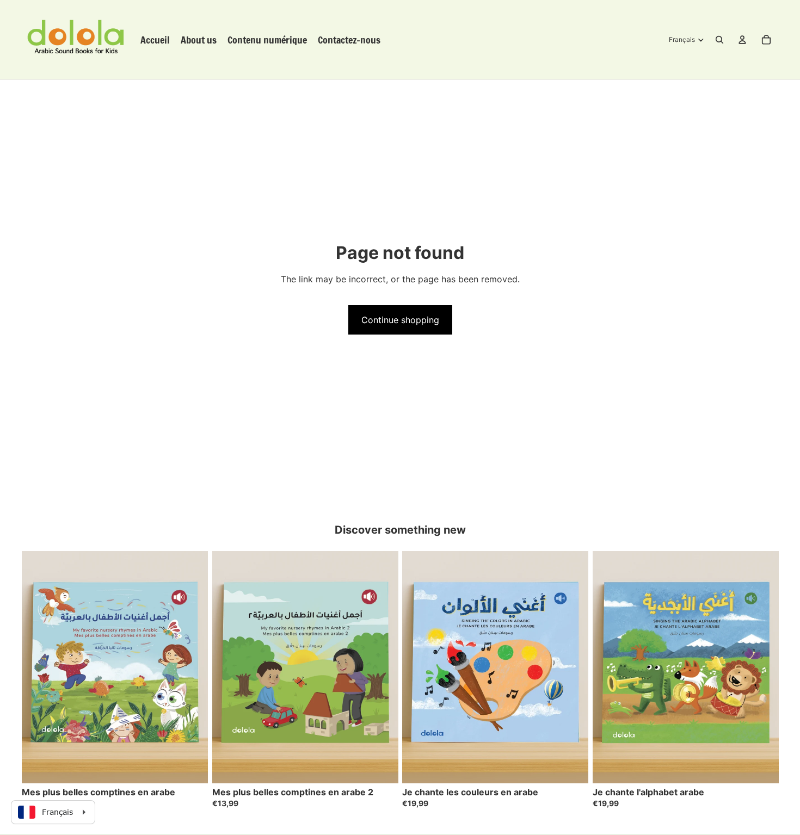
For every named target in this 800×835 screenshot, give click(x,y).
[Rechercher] (719, 40)
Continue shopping (400, 319)
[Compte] (742, 40)
